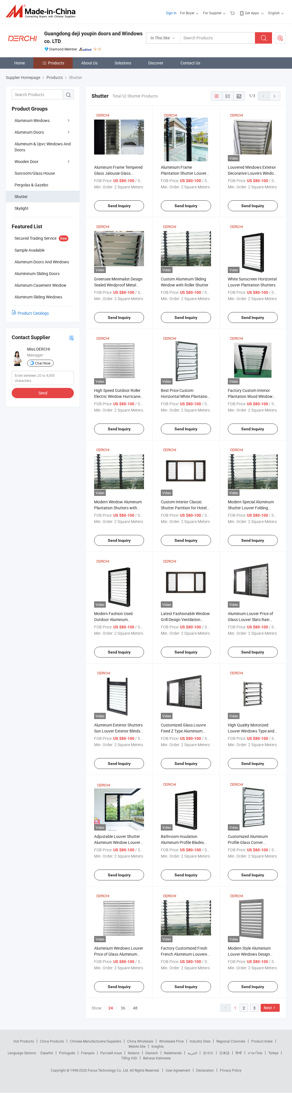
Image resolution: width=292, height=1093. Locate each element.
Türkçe (273, 1053)
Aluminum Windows (32, 120)
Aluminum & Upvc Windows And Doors (43, 146)
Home (19, 63)
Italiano (133, 1053)
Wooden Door (26, 161)
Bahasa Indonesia (157, 1058)
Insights (157, 1046)
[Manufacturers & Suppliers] (42, 11)
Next (268, 1007)
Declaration (205, 1070)
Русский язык (111, 1053)
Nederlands (173, 1053)
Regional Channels (230, 1041)
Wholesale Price (171, 1041)
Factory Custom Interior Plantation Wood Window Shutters (250, 396)
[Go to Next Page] (274, 96)
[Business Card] (71, 337)
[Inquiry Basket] (233, 13)
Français (87, 1053)
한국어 (208, 1053)
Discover (155, 63)
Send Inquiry (119, 205)
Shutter (21, 196)
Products (56, 63)
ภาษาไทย (255, 1053)
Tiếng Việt (129, 1058)
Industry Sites (200, 1041)
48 (135, 1008)
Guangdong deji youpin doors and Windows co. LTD (93, 37)
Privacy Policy (231, 1070)
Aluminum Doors (29, 132)
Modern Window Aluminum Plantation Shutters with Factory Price (118, 507)
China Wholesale (140, 1041)
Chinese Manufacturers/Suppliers (95, 1041)
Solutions (123, 63)
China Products (52, 1041)
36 (123, 1008)
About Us (89, 63)
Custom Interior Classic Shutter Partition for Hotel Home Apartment (183, 507)
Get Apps (252, 13)
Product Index (262, 1041)
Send (42, 393)
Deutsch (151, 1053)
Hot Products (23, 1041)
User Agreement (178, 1070)
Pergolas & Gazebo (31, 185)
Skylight (22, 208)
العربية (192, 1053)
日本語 (224, 1053)
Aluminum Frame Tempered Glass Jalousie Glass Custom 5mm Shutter (118, 173)
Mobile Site (137, 1046)
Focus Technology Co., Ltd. (109, 1070)
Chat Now (42, 363)
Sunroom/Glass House (35, 173)
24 (110, 1008)
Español (46, 1053)
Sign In (171, 13)
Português (67, 1053)
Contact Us (190, 63)
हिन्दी (239, 1053)
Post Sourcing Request (280, 38)
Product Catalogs (33, 313)
